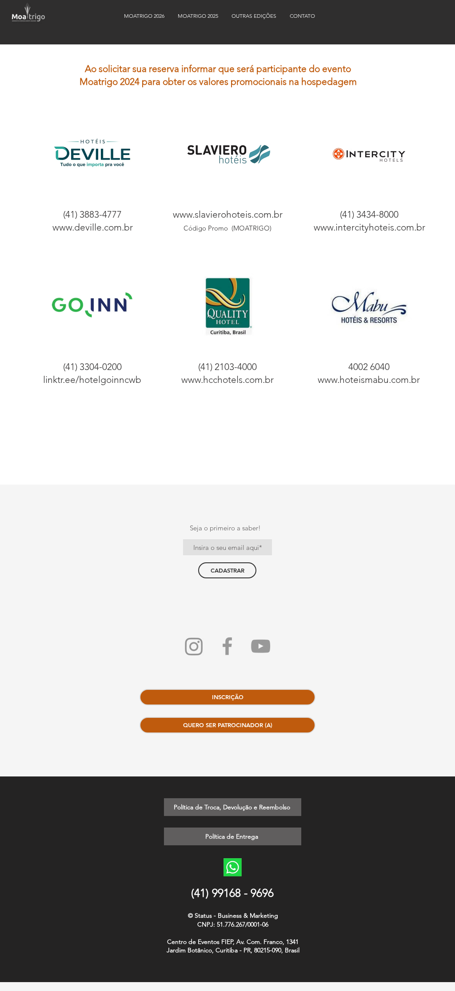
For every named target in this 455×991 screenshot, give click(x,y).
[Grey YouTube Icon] (260, 646)
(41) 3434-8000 (369, 214)
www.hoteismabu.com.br (369, 379)
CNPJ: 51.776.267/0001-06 (232, 924)
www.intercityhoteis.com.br (369, 227)
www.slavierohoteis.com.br (228, 214)
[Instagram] (194, 646)
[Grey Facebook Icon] (227, 646)
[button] (254, 16)
